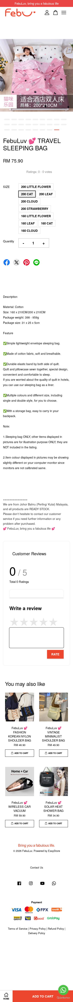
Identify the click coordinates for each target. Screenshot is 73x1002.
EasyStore (54, 851)
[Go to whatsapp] (63, 990)
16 (49, 124)
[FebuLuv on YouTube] (42, 885)
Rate (55, 654)
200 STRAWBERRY (34, 208)
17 (56, 124)
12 (21, 124)
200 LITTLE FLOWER (36, 186)
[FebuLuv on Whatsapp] (54, 885)
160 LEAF (28, 223)
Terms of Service (17, 928)
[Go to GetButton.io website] (63, 998)
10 (7, 124)
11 (14, 124)
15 (42, 124)
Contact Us (36, 867)
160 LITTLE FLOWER (36, 216)
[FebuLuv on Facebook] (19, 885)
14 (35, 124)
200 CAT (27, 194)
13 (28, 124)
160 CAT (47, 223)
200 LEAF (46, 194)
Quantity (8, 241)
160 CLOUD (29, 230)
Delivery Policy (36, 933)
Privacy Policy (38, 928)
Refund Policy (56, 928)
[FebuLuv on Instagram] (31, 885)
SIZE (6, 186)
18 (63, 124)
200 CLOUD (29, 201)
